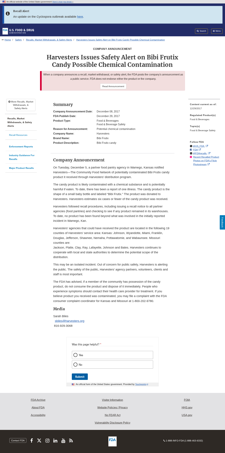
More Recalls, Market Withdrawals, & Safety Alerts (21, 105)
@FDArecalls (200, 153)
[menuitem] (204, 107)
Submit (79, 377)
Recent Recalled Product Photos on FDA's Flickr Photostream (206, 161)
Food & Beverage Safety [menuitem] (202, 130)
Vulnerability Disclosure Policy (112, 422)
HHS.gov (187, 407)
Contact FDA (18, 440)
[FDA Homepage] (18, 31)
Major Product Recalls (21, 168)
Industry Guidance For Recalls (21, 157)
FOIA (187, 400)
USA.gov (187, 415)
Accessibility (38, 415)
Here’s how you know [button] (62, 2)
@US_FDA (199, 146)
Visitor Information (112, 400)
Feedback (222, 222)
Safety (18, 39)
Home (8, 39)
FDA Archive (38, 400)
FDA (195, 149)
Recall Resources (18, 135)
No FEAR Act (112, 415)
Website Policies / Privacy (112, 407)
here (80, 16)
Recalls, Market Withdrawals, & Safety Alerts (49, 39)
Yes (81, 355)
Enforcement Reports (21, 146)
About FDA (38, 407)
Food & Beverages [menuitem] (199, 119)
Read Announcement (113, 86)
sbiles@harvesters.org (69, 321)
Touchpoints (140, 384)
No (80, 365)
